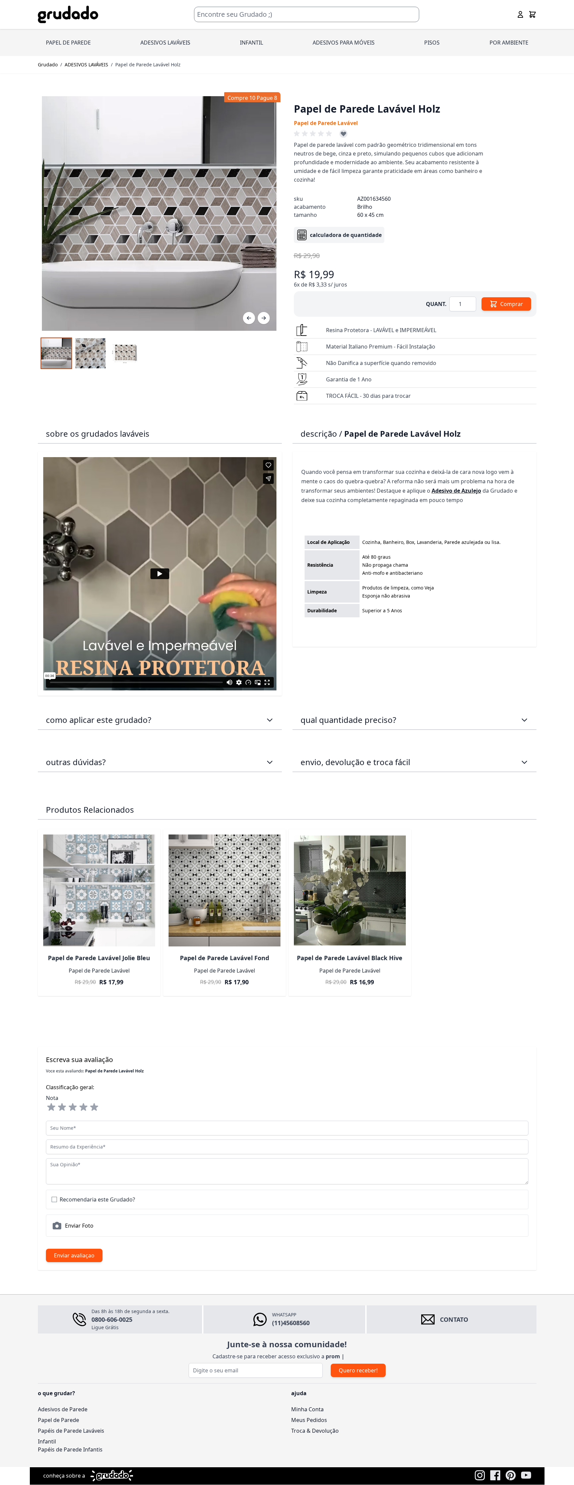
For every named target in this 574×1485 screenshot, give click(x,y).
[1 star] (51, 1107)
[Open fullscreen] (159, 213)
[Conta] (520, 14)
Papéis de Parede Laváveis (71, 1430)
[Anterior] (249, 318)
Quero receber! (358, 1370)
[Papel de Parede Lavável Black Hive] (350, 890)
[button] (314, 134)
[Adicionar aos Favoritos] (343, 134)
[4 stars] (83, 1107)
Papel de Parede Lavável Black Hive (349, 958)
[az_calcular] (524, 720)
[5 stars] (94, 1107)
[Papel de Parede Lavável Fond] (224, 890)
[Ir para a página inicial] (68, 14)
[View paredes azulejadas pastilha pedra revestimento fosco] (90, 353)
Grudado (48, 64)
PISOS (432, 42)
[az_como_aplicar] (270, 720)
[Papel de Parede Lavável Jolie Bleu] (99, 890)
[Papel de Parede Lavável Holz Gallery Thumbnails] (90, 353)
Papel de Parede (58, 1420)
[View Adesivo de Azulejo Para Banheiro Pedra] (56, 353)
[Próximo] (264, 318)
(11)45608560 (291, 1323)
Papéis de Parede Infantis (70, 1449)
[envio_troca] (524, 762)
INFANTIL (251, 42)
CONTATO (454, 1319)
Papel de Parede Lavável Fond (224, 958)
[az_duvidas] (270, 762)
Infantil (47, 1441)
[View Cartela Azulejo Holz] (124, 353)
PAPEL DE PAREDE (68, 42)
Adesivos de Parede (62, 1409)
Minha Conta (307, 1409)
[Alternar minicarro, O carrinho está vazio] (532, 14)
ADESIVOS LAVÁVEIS (165, 42)
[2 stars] (62, 1107)
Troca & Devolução (315, 1430)
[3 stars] (72, 1107)
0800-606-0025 (111, 1319)
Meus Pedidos (309, 1420)
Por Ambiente (509, 42)
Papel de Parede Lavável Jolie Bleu (99, 958)
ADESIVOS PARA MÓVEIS (344, 42)
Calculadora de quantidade (346, 235)
